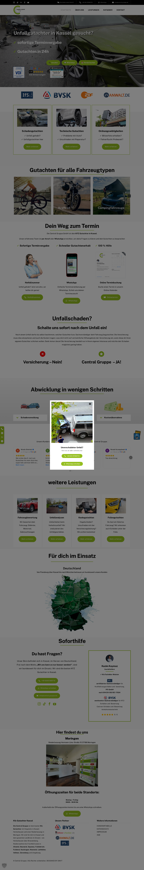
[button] (4, 865)
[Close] (90, 404)
